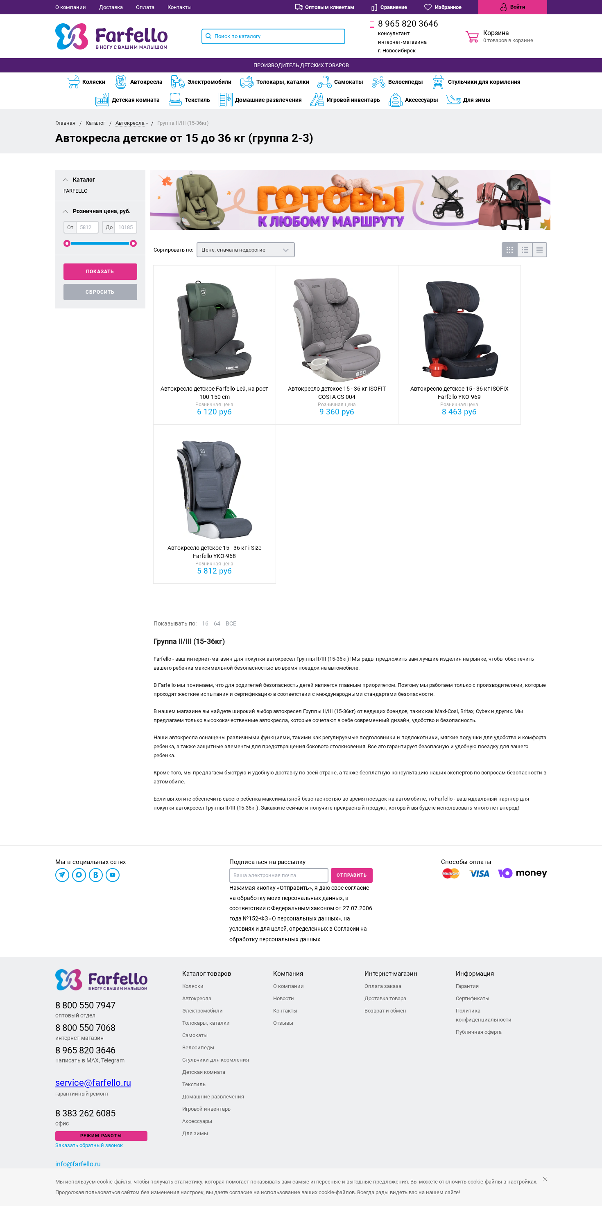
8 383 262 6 (78, 1113)
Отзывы (283, 1023)
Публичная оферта (479, 1032)
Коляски (93, 82)
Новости (283, 998)
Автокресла (146, 82)
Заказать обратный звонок (89, 1145)
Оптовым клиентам (329, 7)
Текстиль (197, 100)
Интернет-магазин (390, 973)
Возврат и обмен (385, 1011)
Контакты (179, 7)
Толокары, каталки (282, 82)
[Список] (524, 249)
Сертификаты (472, 998)
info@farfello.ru (78, 1164)
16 (205, 623)
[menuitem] (89, 82)
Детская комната (136, 100)
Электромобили (209, 82)
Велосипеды (405, 82)
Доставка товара (385, 998)
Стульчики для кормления (484, 82)
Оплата (145, 7)
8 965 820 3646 (85, 1050)
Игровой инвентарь (353, 100)
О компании (70, 7)
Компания (288, 973)
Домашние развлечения (268, 100)
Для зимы (477, 100)
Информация (475, 973)
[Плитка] (509, 249)
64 (217, 623)
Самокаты (348, 82)
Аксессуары (421, 100)
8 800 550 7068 (85, 1028)
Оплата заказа (382, 986)
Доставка (111, 7)
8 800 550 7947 (85, 1005)
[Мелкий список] (539, 249)
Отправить (352, 875)
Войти (517, 7)
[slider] (67, 243)
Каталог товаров (206, 973)
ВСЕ (231, 623)
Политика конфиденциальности (483, 1015)
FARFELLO (75, 191)
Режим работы (101, 1135)
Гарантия (467, 986)
